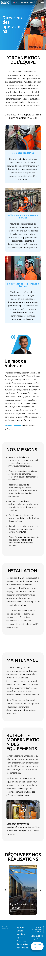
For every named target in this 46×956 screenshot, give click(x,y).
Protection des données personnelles (22, 944)
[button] (16, 2)
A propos (21, 927)
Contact (20, 931)
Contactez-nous (37, 946)
